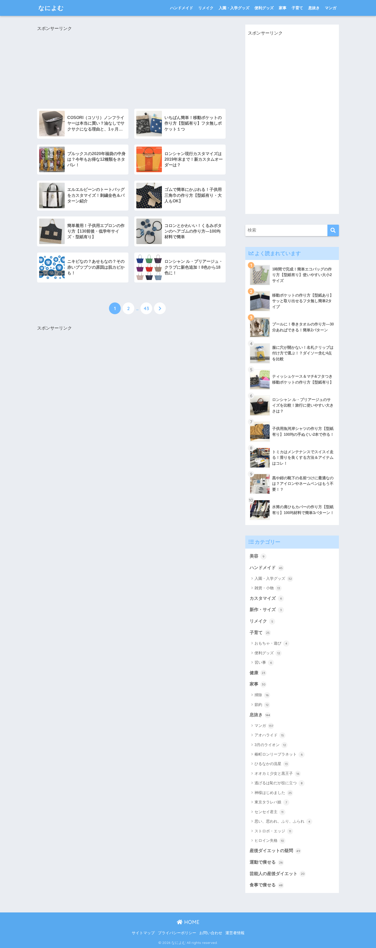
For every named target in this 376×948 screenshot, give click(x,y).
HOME (191, 922)
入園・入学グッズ (234, 8)
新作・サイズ (266, 609)
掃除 (262, 695)
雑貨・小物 (267, 588)
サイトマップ (143, 933)
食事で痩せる (266, 884)
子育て (297, 8)
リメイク (206, 8)
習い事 (263, 662)
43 (146, 308)
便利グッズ (264, 8)
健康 (257, 672)
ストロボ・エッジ (273, 831)
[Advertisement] (131, 68)
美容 (257, 556)
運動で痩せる (266, 862)
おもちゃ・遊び (271, 643)
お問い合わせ (210, 933)
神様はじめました (273, 792)
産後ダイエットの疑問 (275, 850)
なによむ (51, 8)
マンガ (330, 8)
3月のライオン (270, 745)
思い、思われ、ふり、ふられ (282, 821)
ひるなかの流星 (271, 763)
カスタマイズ (266, 598)
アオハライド (269, 735)
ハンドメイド (181, 8)
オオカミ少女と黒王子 (277, 773)
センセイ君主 (269, 812)
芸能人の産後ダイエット (277, 873)
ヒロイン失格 (269, 840)
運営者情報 (235, 933)
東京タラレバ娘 (271, 802)
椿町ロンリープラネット (279, 754)
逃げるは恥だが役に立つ (279, 783)
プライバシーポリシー (177, 933)
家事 (282, 8)
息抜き (314, 8)
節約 (262, 704)
